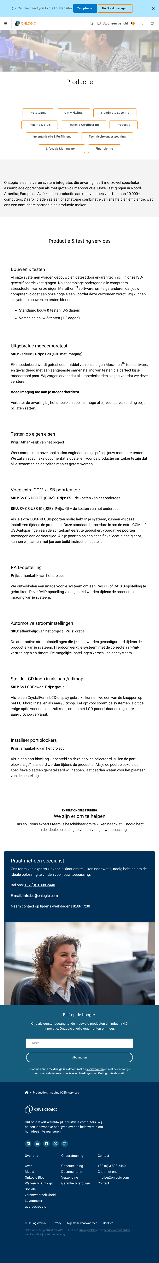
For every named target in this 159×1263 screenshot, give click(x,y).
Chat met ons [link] (107, 1171)
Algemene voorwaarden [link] (82, 1223)
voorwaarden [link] (95, 1069)
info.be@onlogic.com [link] (40, 896)
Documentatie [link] (71, 1171)
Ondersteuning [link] (72, 1165)
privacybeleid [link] (87, 1230)
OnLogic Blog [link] (35, 1177)
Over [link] (28, 1165)
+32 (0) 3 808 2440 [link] (39, 885)
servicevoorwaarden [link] (117, 1230)
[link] (25, 23)
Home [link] (26, 1092)
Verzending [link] (69, 1177)
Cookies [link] (108, 1223)
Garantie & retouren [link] (75, 1183)
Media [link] (29, 1171)
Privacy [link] (56, 1223)
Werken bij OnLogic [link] (39, 1183)
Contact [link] (103, 1183)
